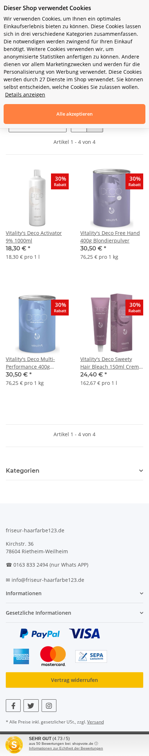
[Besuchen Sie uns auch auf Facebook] (13, 705)
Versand (95, 722)
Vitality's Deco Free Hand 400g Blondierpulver (110, 236)
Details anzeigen (25, 94)
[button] (37, 217)
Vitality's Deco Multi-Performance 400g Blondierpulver (30, 363)
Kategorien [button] (22, 470)
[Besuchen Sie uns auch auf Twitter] (31, 705)
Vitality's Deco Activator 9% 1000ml (34, 236)
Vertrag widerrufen (74, 679)
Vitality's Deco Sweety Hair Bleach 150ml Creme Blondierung (111, 363)
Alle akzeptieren (74, 114)
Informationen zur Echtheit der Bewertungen (66, 748)
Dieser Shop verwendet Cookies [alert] (47, 8)
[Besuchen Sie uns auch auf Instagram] (49, 705)
